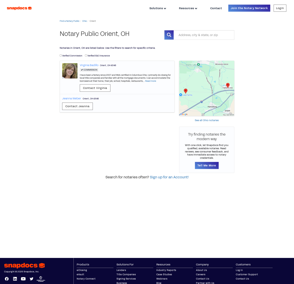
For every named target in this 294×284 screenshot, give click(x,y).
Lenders (121, 270)
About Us (201, 270)
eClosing (82, 270)
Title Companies (126, 274)
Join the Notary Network (249, 8)
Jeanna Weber (71, 98)
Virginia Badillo (89, 65)
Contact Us (202, 278)
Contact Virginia (95, 88)
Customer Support (247, 274)
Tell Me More (206, 165)
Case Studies (164, 274)
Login (280, 8)
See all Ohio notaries (207, 120)
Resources (187, 8)
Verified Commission (72, 55)
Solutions (156, 8)
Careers (200, 274)
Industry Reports (166, 270)
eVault (80, 274)
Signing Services (126, 278)
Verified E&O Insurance (98, 55)
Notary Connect (86, 278)
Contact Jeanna (77, 106)
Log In (239, 270)
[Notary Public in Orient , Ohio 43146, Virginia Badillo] (69, 70)
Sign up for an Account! (169, 177)
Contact (216, 8)
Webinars (162, 278)
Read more (150, 81)
